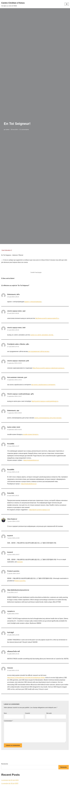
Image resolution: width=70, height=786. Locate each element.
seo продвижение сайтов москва (38, 351)
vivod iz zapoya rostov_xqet (16, 311)
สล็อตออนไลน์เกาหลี (13, 651)
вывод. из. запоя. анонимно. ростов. (41, 335)
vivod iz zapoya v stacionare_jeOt (18, 360)
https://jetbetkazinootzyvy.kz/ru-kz (18, 590)
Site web (49, 713)
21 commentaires (24, 129)
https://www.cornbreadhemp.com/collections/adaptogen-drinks (26, 677)
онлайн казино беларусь (30, 434)
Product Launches (13, 571)
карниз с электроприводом (33, 301)
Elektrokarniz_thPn (13, 294)
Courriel (27, 713)
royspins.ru (11, 611)
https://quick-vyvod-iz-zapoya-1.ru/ (39, 509)
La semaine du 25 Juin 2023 (9, 780)
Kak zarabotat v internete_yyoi (17, 377)
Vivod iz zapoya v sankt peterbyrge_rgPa (20, 394)
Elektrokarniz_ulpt (13, 410)
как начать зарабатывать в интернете (43, 384)
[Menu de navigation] (67, 4)
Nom (5, 713)
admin (7, 129)
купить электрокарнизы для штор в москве (47, 418)
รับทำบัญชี (10, 632)
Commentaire (8, 721)
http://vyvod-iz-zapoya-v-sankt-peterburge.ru (45, 401)
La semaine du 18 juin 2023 (9, 783)
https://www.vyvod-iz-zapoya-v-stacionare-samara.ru (48, 368)
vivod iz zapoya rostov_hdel (16, 327)
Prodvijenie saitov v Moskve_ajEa (18, 344)
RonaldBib (10, 443)
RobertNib (10, 493)
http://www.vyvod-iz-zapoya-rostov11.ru (47, 318)
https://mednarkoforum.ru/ (31, 460)
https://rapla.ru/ (12, 519)
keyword (10, 535)
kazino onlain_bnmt (13, 427)
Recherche (4, 764)
